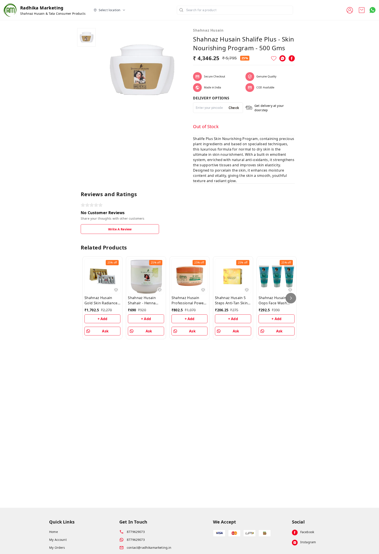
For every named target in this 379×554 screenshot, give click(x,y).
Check (234, 108)
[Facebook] (292, 58)
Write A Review (120, 229)
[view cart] (361, 10)
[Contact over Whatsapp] (372, 10)
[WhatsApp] (282, 58)
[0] (361, 10)
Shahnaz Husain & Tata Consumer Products (53, 13)
